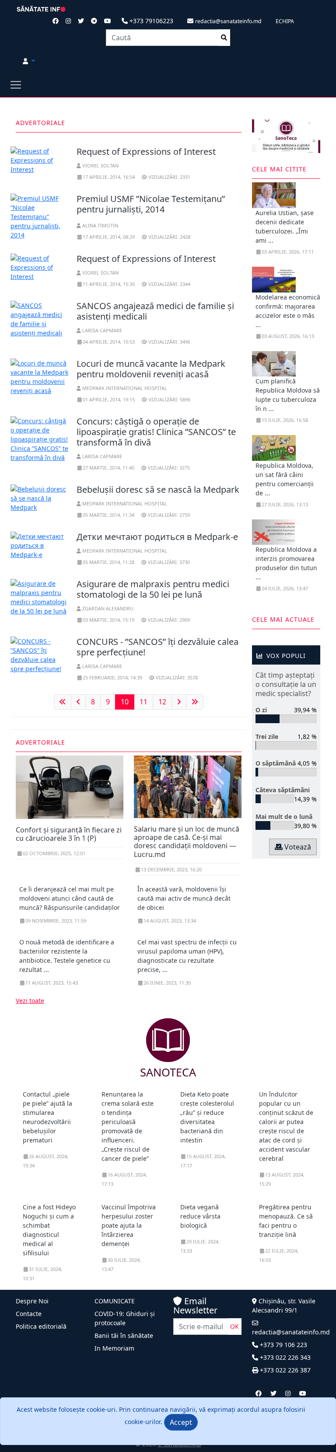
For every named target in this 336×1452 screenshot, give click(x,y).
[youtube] (302, 1393)
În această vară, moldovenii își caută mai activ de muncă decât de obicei (184, 898)
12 (162, 702)
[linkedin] (287, 1393)
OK (234, 1326)
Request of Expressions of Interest (146, 151)
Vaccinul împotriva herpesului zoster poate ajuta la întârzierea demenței (129, 1225)
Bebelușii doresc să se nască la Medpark (158, 489)
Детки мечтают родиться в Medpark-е (157, 537)
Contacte (29, 1313)
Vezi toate (30, 1000)
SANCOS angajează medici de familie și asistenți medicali (155, 311)
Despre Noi (32, 1301)
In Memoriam (114, 1348)
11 (143, 702)
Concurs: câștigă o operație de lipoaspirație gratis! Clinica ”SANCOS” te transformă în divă (156, 431)
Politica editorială (41, 1326)
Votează (297, 847)
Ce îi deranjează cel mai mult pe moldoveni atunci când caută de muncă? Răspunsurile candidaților (69, 898)
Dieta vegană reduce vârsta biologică (200, 1216)
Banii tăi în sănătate (123, 1335)
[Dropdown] (29, 61)
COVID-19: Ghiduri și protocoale (124, 1318)
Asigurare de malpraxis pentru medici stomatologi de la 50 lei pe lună (153, 589)
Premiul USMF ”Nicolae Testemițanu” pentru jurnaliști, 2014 (151, 204)
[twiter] (273, 1393)
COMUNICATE (114, 1301)
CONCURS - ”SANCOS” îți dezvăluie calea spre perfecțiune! (157, 647)
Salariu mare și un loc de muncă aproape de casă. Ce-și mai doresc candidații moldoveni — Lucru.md (186, 841)
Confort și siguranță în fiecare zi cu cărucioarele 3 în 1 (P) (69, 834)
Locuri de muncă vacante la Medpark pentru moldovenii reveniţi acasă (151, 369)
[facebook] (259, 1393)
